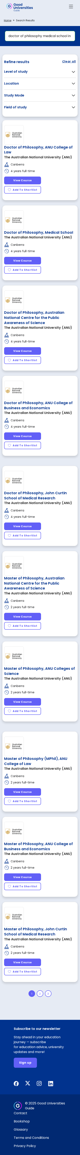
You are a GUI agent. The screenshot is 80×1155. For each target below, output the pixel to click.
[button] (71, 7)
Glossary (21, 1129)
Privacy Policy (25, 1146)
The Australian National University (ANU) (38, 157)
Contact (20, 1113)
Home (7, 20)
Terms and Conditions (31, 1137)
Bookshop (22, 1121)
